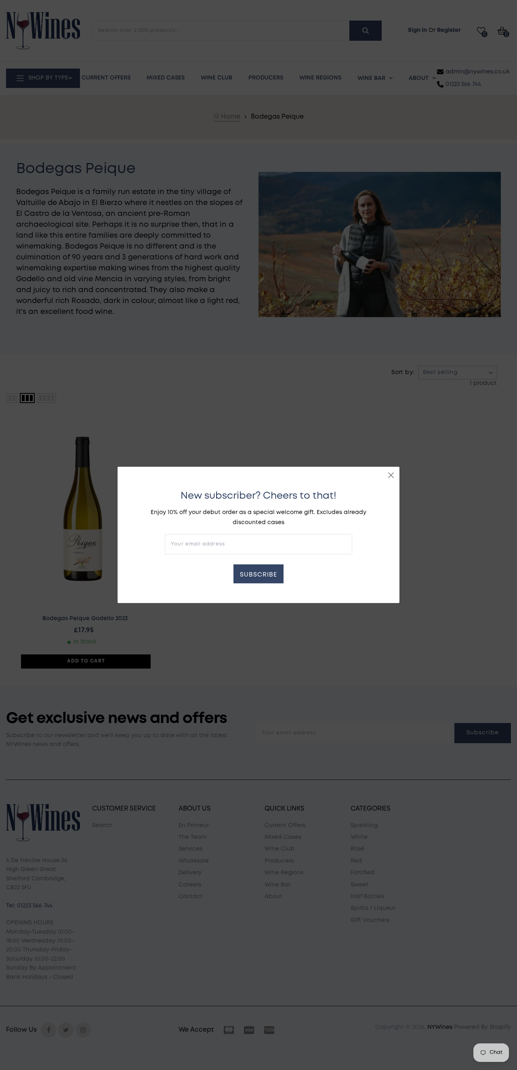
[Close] (391, 475)
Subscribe (258, 575)
